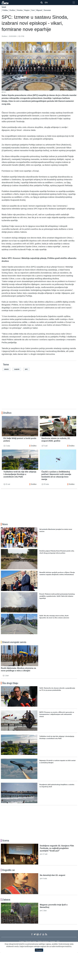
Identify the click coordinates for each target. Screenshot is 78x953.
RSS (58, 941)
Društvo (12, 10)
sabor (16, 369)
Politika (5, 10)
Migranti (39, 10)
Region (27, 10)
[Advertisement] (39, 393)
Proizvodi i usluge (31, 941)
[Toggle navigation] (73, 2)
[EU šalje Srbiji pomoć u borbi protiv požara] (20, 426)
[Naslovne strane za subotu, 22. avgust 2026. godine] (58, 426)
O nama (21, 941)
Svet (33, 10)
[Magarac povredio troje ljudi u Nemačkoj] (19, 913)
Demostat (47, 10)
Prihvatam (39, 950)
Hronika (20, 10)
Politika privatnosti (43, 941)
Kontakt (52, 941)
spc (26, 369)
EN (46, 2)
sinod (6, 369)
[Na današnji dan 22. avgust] (19, 883)
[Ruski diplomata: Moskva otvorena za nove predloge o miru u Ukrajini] (19, 655)
